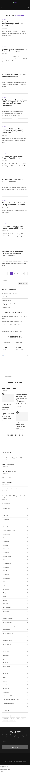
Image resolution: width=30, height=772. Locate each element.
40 (23, 273)
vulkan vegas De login (15, 695)
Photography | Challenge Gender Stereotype (8, 405)
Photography (15, 655)
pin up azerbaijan (15, 659)
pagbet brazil (15, 651)
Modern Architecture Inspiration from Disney (21, 425)
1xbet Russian (15, 578)
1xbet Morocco (15, 571)
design (12, 716)
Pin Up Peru (15, 673)
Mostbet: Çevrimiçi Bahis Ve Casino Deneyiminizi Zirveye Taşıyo (8, 415)
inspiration (19, 716)
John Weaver (5, 321)
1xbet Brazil (15, 552)
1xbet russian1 (15, 582)
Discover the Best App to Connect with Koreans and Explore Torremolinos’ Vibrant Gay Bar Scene (21, 400)
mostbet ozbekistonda (15, 633)
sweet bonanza (15, 685)
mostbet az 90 (15, 615)
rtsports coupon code (6, 300)
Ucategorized (15, 688)
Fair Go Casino (15, 607)
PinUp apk (15, 677)
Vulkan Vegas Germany (15, 703)
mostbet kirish (15, 629)
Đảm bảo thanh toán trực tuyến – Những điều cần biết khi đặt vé (14, 204)
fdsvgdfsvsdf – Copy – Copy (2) (9, 293)
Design (15, 600)
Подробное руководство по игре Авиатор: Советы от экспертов (13, 23)
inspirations (5, 718)
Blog (15, 593)
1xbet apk (15, 545)
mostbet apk (15, 611)
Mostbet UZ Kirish (15, 640)
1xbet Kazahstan (15, 563)
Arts (15, 585)
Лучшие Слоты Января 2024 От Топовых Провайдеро (15, 50)
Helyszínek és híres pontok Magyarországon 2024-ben (12, 227)
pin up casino (15, 666)
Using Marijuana (7, 482)
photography (12, 720)
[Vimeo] (17, 7)
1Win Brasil (15, 519)
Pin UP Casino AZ (15, 670)
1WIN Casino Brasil (15, 523)
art (3, 716)
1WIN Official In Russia (15, 530)
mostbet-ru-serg (15, 644)
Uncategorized (15, 692)
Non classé (4, 19)
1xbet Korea (15, 567)
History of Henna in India (16, 321)
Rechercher (4, 280)
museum (12, 718)
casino (15, 596)
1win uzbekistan (15, 538)
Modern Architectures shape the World (19, 328)
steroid (15, 681)
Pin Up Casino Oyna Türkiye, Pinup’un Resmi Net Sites (12, 157)
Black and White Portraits (16, 331)
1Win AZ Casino (15, 515)
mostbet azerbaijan (15, 622)
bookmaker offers (6, 307)
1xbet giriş (15, 560)
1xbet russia (15, 574)
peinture (5, 720)
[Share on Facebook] (14, 38)
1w (15, 512)
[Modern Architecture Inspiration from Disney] (22, 416)
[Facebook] (16, 7)
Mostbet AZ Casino (15, 618)
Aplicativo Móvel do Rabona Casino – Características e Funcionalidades (12, 253)
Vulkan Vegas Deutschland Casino (15, 699)
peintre (23, 718)
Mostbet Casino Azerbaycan (15, 626)
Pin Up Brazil (15, 662)
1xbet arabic (15, 548)
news (18, 718)
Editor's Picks (15, 604)
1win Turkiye (15, 534)
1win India (15, 526)
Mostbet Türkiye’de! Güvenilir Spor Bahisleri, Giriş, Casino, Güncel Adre (13, 130)
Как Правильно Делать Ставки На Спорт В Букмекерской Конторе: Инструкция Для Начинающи (14, 102)
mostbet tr (15, 637)
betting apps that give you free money (10, 304)
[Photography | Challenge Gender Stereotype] (8, 398)
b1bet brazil (15, 589)
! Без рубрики (15, 508)
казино (15, 707)
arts (8, 716)
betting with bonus (6, 296)
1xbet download (15, 556)
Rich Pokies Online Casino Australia (13, 489)
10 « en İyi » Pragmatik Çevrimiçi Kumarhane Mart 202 (14, 75)
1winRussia (15, 541)
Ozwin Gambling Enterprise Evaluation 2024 (14, 496)
